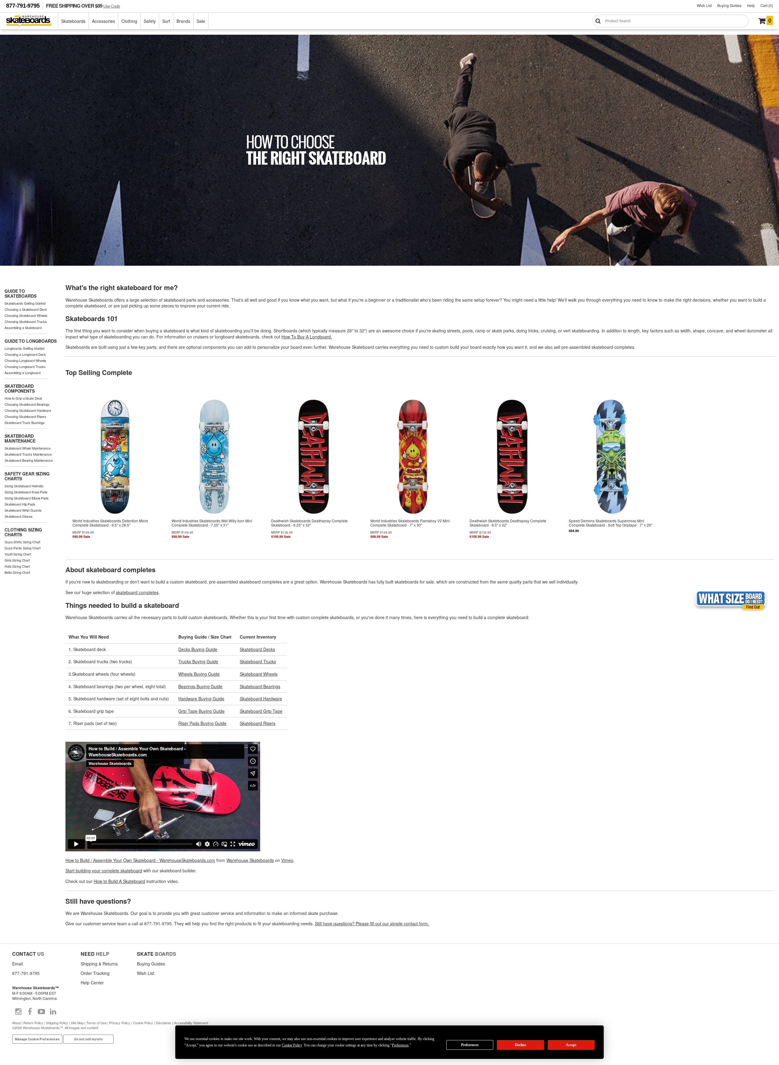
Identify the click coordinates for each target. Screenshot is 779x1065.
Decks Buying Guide (197, 649)
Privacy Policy (119, 1022)
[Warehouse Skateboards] (32, 21)
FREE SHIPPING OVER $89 (83, 5)
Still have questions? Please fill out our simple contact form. (372, 923)
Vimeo (287, 860)
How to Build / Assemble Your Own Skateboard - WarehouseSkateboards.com (140, 860)
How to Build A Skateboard (119, 881)
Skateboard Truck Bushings (25, 422)
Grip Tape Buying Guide (201, 711)
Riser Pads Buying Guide (202, 723)
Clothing (129, 21)
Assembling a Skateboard (23, 327)
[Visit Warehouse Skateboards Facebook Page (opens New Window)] (29, 1011)
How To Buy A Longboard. (306, 337)
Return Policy (33, 1022)
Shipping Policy (57, 1022)
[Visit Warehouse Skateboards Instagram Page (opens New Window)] (18, 1011)
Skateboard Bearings (260, 686)
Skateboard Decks (257, 649)
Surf (166, 21)
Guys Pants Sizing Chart (22, 547)
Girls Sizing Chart (17, 560)
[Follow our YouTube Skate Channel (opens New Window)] (41, 1011)
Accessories (103, 21)
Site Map (77, 1022)
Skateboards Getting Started (25, 303)
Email (17, 964)
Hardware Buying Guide (201, 698)
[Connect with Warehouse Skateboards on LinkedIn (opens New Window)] (53, 1011)
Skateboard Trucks (258, 661)
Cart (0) (766, 5)
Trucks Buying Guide (198, 661)
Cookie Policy (143, 1022)
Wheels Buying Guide (199, 674)
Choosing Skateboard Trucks (26, 321)
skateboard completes (137, 592)
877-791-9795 (23, 5)
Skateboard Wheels (259, 674)
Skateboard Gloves (19, 516)
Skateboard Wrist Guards (23, 510)
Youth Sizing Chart (18, 554)
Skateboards (73, 21)
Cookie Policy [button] (292, 1045)
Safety (150, 21)
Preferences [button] (400, 1045)
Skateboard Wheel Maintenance (28, 448)
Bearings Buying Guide (200, 686)
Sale (201, 21)
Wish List (704, 5)
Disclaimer (163, 1022)
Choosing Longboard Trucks (25, 366)
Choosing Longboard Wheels (25, 360)
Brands (183, 21)
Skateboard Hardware (261, 698)
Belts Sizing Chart (17, 572)
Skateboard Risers (257, 723)
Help (751, 5)
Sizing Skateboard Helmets (24, 485)
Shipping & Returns (99, 964)
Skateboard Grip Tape (261, 711)
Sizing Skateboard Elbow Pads (27, 498)
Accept (571, 1045)
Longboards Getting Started (24, 348)
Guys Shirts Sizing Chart (22, 541)
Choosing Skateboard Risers (25, 416)
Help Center (92, 982)
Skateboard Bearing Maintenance (29, 460)
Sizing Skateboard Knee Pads (26, 491)
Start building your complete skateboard (103, 870)
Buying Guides (729, 5)
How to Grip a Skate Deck (23, 398)
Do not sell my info (88, 1039)
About (16, 1022)
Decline (520, 1045)
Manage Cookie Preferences (37, 1039)
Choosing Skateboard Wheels (26, 315)
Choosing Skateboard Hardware (28, 410)
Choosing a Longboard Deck (25, 354)
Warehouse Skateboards (250, 860)
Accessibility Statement (191, 1022)
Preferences (470, 1045)
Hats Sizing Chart (17, 566)
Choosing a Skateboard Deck (26, 309)
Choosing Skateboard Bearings (27, 404)
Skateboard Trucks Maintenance (28, 454)
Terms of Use (96, 1022)
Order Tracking (95, 973)
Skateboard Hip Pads (20, 504)
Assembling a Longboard (22, 372)
